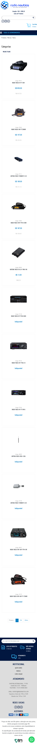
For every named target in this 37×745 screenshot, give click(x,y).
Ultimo (26, 620)
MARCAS (18, 671)
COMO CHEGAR (18, 674)
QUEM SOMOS (18, 668)
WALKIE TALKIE (6, 52)
